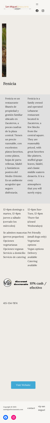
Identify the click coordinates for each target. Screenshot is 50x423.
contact (31, 408)
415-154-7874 (10, 303)
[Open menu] (37, 4)
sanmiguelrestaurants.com (13, 409)
